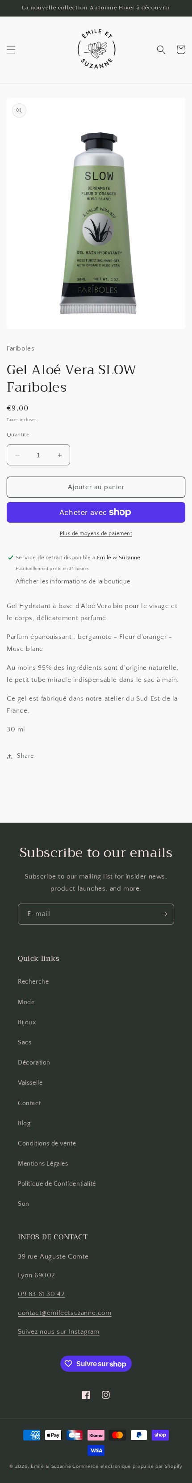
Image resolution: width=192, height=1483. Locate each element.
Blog (24, 1123)
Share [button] (25, 756)
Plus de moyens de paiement (96, 534)
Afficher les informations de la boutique (73, 581)
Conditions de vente (47, 1143)
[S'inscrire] (164, 914)
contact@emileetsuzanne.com (65, 1313)
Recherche (33, 981)
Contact (29, 1103)
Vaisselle (30, 1082)
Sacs (24, 1042)
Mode (26, 1002)
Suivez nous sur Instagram (59, 1331)
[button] (11, 49)
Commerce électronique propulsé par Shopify (127, 1466)
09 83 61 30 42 (41, 1294)
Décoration (34, 1062)
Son (23, 1204)
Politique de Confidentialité (57, 1183)
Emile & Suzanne (51, 1466)
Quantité (18, 434)
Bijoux (27, 1022)
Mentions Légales (43, 1163)
